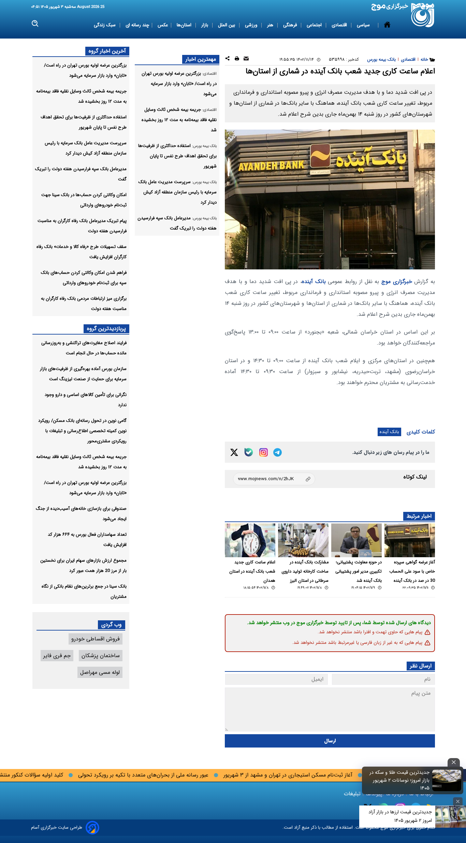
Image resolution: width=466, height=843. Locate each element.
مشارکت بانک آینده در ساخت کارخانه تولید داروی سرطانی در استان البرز (305, 571)
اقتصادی (340, 25)
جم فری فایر (57, 655)
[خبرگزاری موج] (423, 15)
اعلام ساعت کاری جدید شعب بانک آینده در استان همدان (252, 571)
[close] (454, 762)
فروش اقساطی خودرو (95, 639)
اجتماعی (315, 25)
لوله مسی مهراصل (100, 672)
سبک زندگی (105, 25)
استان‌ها (185, 25)
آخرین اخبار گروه (107, 51)
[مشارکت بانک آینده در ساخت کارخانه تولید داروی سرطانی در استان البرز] (303, 540)
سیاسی (364, 25)
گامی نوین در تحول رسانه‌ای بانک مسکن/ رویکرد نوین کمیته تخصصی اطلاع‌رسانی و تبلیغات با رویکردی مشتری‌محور (82, 431)
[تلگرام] (277, 452)
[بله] (249, 452)
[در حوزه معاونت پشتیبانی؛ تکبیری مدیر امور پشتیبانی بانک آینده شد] (356, 540)
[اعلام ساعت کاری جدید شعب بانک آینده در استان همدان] (250, 540)
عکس (163, 25)
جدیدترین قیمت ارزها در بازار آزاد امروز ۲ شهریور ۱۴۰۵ (400, 816)
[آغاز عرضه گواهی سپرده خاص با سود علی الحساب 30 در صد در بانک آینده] (409, 540)
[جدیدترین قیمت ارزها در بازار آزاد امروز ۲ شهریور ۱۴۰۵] (450, 816)
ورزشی (252, 25)
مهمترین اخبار (201, 59)
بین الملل (227, 25)
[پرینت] (236, 59)
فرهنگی (290, 25)
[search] (35, 23)
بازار (205, 25)
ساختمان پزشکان (101, 655)
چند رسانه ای (137, 25)
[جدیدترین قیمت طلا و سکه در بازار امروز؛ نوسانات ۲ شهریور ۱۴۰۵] (447, 780)
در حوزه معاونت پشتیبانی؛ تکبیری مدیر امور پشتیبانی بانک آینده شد (358, 571)
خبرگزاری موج (396, 281)
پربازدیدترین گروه (106, 328)
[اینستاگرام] (263, 452)
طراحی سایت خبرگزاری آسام (56, 827)
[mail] (246, 59)
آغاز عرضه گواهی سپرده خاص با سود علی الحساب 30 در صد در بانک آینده (412, 571)
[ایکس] (234, 452)
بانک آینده (314, 281)
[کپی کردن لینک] (274, 479)
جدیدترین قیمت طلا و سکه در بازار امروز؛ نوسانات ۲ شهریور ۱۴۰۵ (399, 780)
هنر (271, 25)
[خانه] (387, 25)
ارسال (330, 741)
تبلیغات (353, 793)
